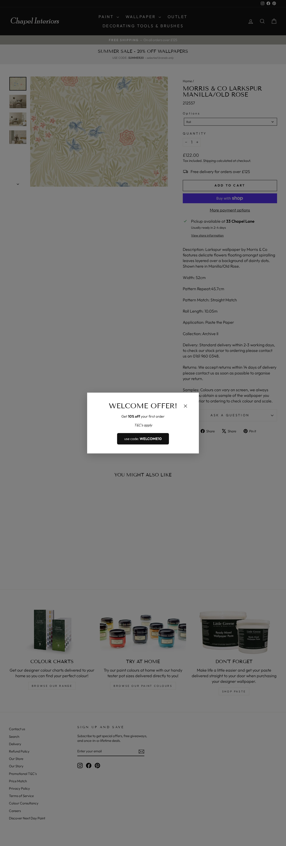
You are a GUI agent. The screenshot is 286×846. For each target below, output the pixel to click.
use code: (143, 439)
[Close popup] (185, 407)
